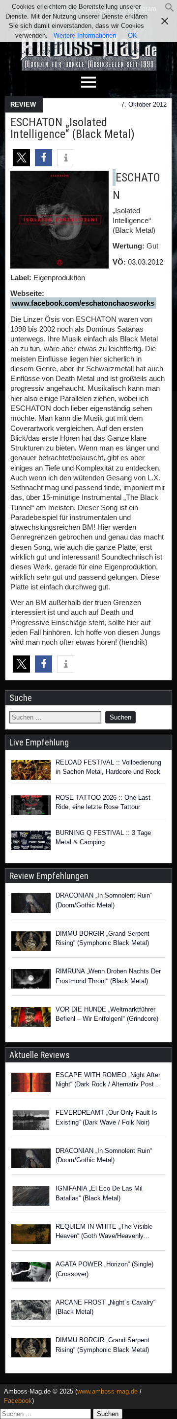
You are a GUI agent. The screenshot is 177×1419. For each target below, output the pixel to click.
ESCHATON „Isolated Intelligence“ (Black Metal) (72, 128)
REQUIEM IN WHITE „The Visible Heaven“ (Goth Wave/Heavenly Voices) (104, 1232)
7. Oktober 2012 (144, 104)
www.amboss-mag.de (107, 1391)
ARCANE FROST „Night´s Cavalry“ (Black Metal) (105, 1307)
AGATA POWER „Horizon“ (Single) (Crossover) (104, 1269)
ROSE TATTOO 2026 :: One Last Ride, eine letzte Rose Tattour (103, 802)
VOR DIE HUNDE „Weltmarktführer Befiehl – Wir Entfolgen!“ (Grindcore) (107, 1014)
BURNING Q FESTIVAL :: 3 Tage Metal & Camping (103, 837)
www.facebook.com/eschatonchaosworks (83, 303)
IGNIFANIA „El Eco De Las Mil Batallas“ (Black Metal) (99, 1193)
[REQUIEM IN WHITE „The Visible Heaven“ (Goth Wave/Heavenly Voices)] (31, 1235)
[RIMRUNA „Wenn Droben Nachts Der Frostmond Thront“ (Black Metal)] (31, 980)
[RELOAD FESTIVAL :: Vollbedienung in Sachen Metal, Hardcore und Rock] (31, 770)
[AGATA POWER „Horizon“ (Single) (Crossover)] (31, 1273)
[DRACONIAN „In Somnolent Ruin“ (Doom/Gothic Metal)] (31, 904)
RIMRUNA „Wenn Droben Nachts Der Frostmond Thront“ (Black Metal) (108, 976)
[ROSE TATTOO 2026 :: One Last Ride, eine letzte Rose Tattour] (31, 805)
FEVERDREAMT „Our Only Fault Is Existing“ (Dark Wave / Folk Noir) (106, 1117)
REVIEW (23, 104)
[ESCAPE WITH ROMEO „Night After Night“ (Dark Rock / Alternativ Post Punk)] (31, 1084)
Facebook (18, 1400)
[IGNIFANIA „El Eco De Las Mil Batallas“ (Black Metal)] (31, 1197)
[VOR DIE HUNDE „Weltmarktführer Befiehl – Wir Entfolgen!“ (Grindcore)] (31, 1018)
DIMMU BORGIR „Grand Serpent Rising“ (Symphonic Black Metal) (102, 938)
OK (132, 35)
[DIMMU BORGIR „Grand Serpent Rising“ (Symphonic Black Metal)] (31, 942)
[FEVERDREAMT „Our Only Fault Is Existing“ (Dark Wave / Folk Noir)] (31, 1121)
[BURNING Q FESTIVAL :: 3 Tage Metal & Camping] (31, 840)
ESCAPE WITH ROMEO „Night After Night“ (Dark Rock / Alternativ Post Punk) (108, 1080)
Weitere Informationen (85, 35)
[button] (170, 10)
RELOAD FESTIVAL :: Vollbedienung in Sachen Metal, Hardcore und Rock (108, 767)
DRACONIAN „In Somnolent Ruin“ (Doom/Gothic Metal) (104, 900)
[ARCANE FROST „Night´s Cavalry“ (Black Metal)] (31, 1311)
